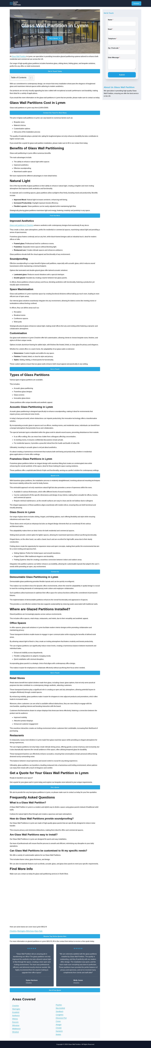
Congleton (59, 1015)
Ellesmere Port (61, 1018)
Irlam (36, 931)
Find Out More (55, 215)
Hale (40, 931)
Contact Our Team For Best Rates (55, 113)
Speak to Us (55, 475)
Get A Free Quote (55, 990)
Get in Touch (54, 369)
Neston (58, 1034)
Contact (136, 3)
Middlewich (16, 1029)
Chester (59, 1028)
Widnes (15, 1019)
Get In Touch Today (55, 71)
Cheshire (13, 931)
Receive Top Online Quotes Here (55, 936)
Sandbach (59, 1011)
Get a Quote (53, 38)
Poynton (59, 1005)
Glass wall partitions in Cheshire (21, 225)
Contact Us (55, 571)
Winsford (15, 1032)
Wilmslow (15, 1025)
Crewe (58, 1021)
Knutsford (15, 1012)
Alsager (58, 1025)
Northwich (16, 1015)
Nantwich (59, 1031)
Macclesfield (60, 1008)
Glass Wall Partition (19, 56)
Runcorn (15, 1022)
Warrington (21, 931)
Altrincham (30, 931)
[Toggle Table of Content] (29, 78)
